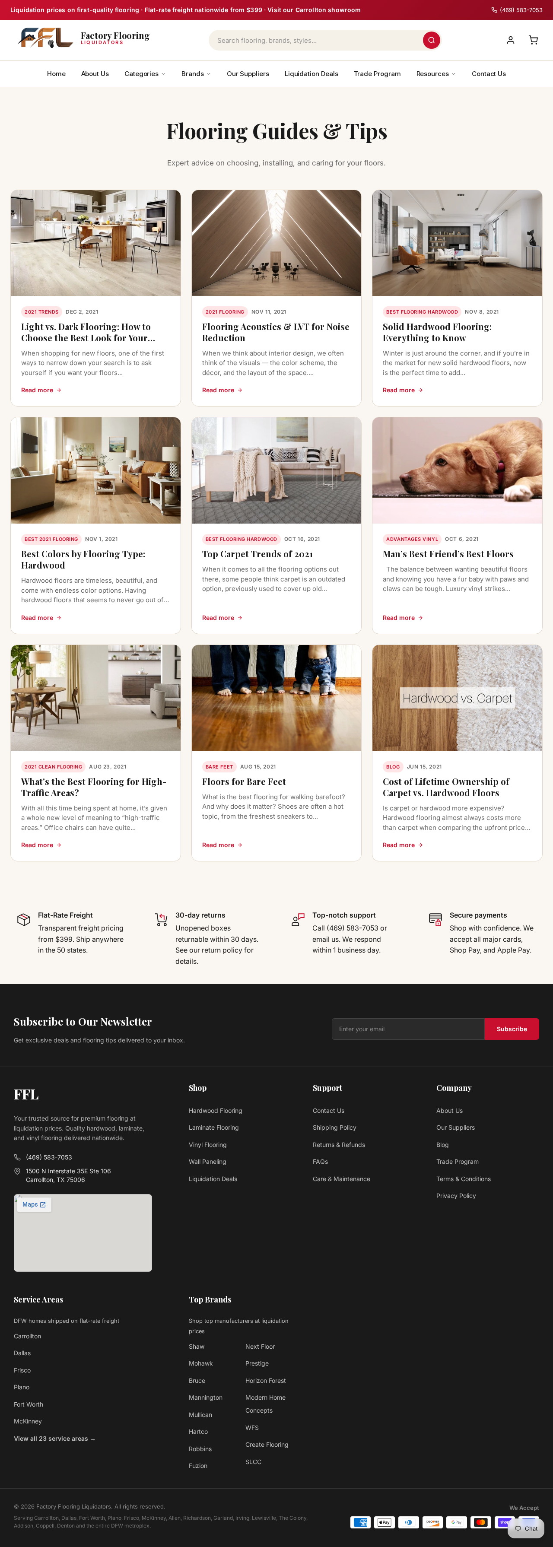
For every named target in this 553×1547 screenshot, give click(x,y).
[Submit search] (431, 40)
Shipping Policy (334, 1127)
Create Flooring (267, 1444)
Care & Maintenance (341, 1178)
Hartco (198, 1431)
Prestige (257, 1363)
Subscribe (512, 1028)
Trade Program (377, 74)
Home (56, 74)
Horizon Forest (265, 1380)
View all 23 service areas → (55, 1438)
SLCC (253, 1461)
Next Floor (260, 1346)
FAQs (320, 1161)
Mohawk (201, 1363)
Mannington (205, 1397)
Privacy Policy (456, 1195)
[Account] (510, 40)
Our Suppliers (248, 74)
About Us (95, 74)
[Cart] (533, 40)
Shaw (196, 1346)
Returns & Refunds (339, 1144)
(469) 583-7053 (49, 1157)
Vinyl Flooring (208, 1144)
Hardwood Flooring (215, 1110)
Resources (432, 74)
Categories (141, 74)
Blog (442, 1144)
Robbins (200, 1448)
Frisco (22, 1370)
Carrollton (27, 1336)
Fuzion (198, 1465)
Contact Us (489, 74)
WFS (252, 1427)
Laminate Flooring (214, 1127)
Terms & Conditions (463, 1178)
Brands (192, 74)
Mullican (200, 1414)
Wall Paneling (207, 1161)
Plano (21, 1387)
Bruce (197, 1380)
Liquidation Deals (311, 74)
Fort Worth (28, 1404)
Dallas (22, 1352)
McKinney (28, 1421)
